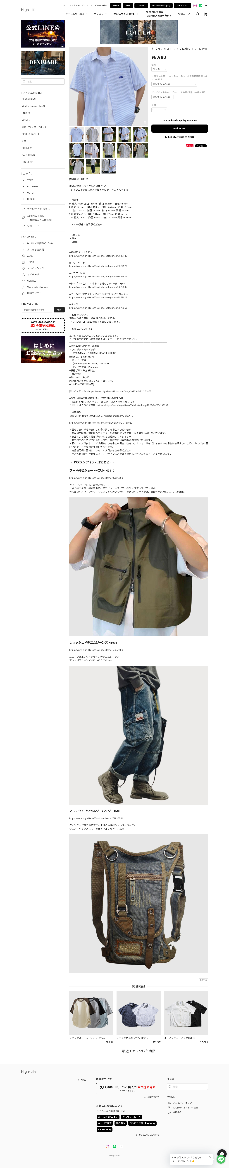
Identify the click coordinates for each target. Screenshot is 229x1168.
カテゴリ (99, 14)
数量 (153, 105)
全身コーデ (184, 14)
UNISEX (26, 113)
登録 (59, 310)
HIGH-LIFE (27, 162)
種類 (153, 64)
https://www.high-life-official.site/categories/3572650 (98, 308)
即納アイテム (183, 5)
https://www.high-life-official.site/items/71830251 (96, 818)
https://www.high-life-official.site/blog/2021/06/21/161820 (100, 422)
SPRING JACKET (30, 134)
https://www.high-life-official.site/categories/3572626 (98, 297)
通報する (203, 980)
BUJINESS (27, 148)
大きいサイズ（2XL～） (126, 14)
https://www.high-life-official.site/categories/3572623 (98, 266)
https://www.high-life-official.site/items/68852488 (96, 650)
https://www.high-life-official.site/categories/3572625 (98, 276)
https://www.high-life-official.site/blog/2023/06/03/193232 (136, 405)
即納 (24, 141)
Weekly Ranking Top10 (34, 106)
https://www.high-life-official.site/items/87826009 (96, 478)
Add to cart (179, 128)
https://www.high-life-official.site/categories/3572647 (98, 287)
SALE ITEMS (28, 155)
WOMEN (26, 120)
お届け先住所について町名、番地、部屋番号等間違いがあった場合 (179, 78)
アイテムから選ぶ (74, 14)
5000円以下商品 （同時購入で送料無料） (159, 14)
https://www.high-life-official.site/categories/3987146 (98, 255)
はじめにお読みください (76, 5)
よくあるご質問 (100, 5)
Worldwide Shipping (161, 5)
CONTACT (141, 5)
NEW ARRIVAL (29, 99)
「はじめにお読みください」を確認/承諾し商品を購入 (178, 92)
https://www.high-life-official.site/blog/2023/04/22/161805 (119, 391)
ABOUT (116, 5)
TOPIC (128, 5)
